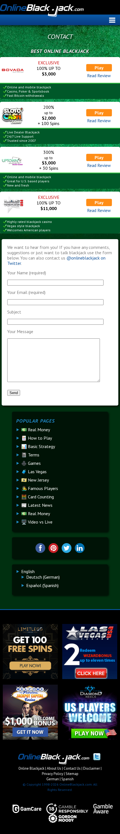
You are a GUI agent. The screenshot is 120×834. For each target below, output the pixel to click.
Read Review (99, 75)
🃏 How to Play (36, 438)
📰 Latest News (36, 505)
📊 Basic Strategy (38, 446)
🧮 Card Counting (37, 497)
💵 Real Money (35, 429)
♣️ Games (31, 463)
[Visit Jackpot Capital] (30, 738)
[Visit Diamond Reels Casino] (89, 738)
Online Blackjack (60, 11)
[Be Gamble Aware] (100, 809)
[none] (62, 578)
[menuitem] (28, 571)
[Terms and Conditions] (64, 809)
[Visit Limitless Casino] (30, 677)
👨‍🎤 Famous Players (39, 488)
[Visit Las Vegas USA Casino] (89, 677)
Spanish (67, 779)
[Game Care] (24, 809)
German (52, 779)
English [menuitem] (28, 571)
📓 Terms (30, 455)
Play (99, 67)
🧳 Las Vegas (34, 471)
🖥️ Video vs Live (36, 522)
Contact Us (72, 768)
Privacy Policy (52, 773)
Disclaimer (91, 768)
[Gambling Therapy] (60, 818)
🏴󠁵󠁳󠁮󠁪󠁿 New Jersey (35, 480)
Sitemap (72, 773)
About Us (54, 768)
